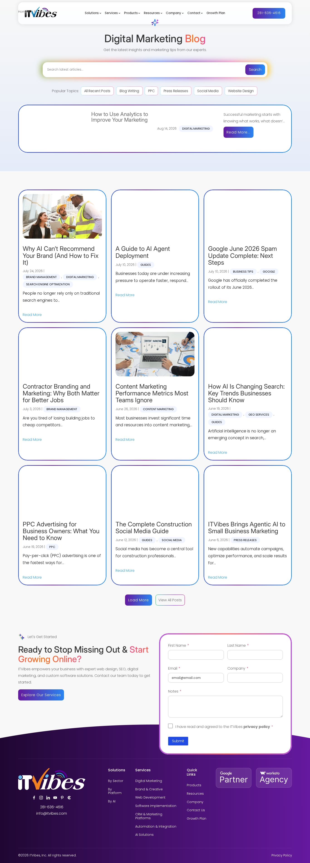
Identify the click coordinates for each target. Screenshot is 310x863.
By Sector (115, 781)
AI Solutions (144, 835)
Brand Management (41, 277)
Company (173, 13)
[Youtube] (55, 797)
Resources (152, 13)
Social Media (208, 90)
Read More (32, 314)
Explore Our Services (41, 695)
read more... (238, 132)
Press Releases (175, 90)
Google (269, 271)
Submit (178, 741)
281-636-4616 (269, 13)
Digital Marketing (196, 128)
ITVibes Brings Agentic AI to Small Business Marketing (246, 527)
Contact (193, 13)
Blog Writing (129, 90)
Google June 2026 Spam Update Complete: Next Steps (242, 255)
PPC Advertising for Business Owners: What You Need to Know (61, 531)
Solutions (92, 13)
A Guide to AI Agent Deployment (143, 252)
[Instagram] (41, 797)
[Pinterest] (62, 797)
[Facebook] (34, 797)
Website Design (241, 90)
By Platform (115, 791)
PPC (151, 90)
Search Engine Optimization (48, 284)
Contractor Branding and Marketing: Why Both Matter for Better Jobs (61, 393)
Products (131, 13)
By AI (112, 801)
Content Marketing (158, 409)
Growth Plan (216, 13)
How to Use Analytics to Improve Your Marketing (119, 117)
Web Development (150, 797)
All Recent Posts (97, 90)
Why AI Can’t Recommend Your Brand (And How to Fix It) (60, 255)
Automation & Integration (155, 826)
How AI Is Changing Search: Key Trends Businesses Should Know (246, 393)
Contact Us (196, 810)
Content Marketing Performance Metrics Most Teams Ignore (152, 393)
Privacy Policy (281, 855)
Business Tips (243, 271)
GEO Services (258, 414)
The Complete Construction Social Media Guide (154, 527)
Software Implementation (155, 806)
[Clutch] (69, 797)
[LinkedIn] (48, 797)
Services (111, 13)
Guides (145, 265)
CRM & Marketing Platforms (148, 816)
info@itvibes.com (51, 813)
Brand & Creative (149, 789)
